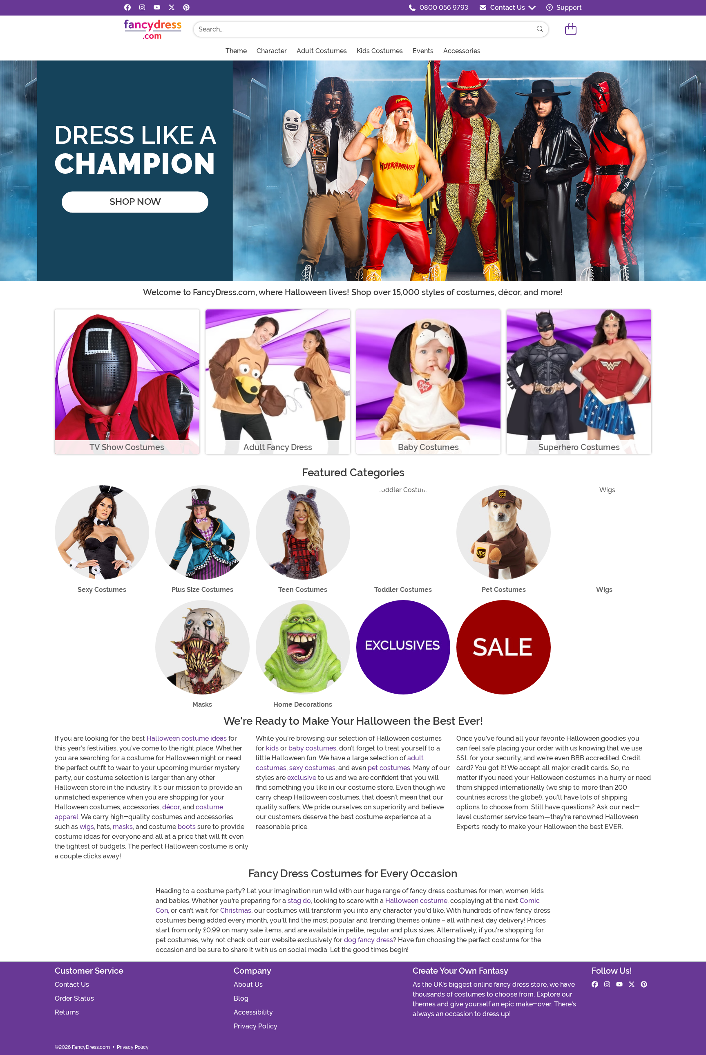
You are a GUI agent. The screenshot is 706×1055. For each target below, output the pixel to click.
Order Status (74, 998)
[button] (571, 29)
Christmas (235, 910)
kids (272, 748)
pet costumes (389, 768)
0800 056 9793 (444, 7)
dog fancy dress (368, 940)
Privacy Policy (255, 1026)
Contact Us (507, 7)
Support (568, 7)
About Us (248, 984)
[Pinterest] (186, 8)
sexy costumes (312, 768)
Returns (67, 1012)
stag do (299, 901)
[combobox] (363, 29)
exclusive (301, 778)
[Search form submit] (540, 29)
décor (171, 807)
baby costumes (312, 748)
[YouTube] (157, 8)
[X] (171, 8)
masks (123, 827)
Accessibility (253, 1012)
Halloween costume (416, 901)
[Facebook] (127, 8)
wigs (87, 827)
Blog (241, 998)
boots (187, 827)
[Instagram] (142, 8)
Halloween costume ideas (187, 738)
